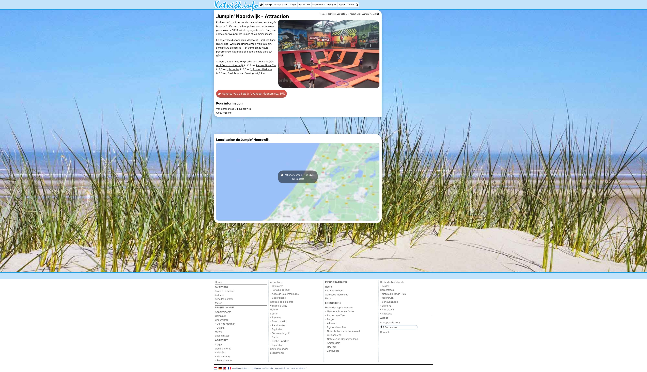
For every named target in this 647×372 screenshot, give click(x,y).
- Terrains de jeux (280, 289)
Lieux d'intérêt (223, 348)
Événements (318, 4)
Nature (274, 309)
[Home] (261, 4)
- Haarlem (330, 346)
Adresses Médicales (336, 294)
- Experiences (278, 297)
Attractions (276, 282)
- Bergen (330, 319)
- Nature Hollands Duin (393, 293)
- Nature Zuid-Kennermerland (341, 339)
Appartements (223, 311)
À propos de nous (390, 322)
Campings (220, 315)
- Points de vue (223, 360)
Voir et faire (304, 4)
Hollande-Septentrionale (338, 307)
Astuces (219, 295)
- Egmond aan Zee (335, 327)
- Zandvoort (332, 350)
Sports (274, 313)
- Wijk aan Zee (333, 334)
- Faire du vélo (278, 321)
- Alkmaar (330, 323)
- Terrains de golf (279, 333)
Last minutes (222, 335)
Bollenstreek (387, 289)
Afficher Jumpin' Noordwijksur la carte (299, 176)
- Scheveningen (389, 301)
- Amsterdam (332, 342)
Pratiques (331, 4)
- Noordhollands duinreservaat (342, 331)
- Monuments (222, 356)
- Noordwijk (387, 297)
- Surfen (274, 337)
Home (218, 282)
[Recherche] (357, 4)
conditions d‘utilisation (241, 368)
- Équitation (276, 329)
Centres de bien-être (281, 301)
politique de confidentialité (262, 368)
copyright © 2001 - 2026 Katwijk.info (290, 368)
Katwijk (268, 4)
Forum (328, 298)
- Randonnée (277, 325)
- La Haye (385, 305)
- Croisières (276, 286)
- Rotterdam (387, 309)
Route (328, 286)
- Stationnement (334, 290)
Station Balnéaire (224, 291)
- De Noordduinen (225, 323)
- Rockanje (386, 313)
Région (341, 4)
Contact (384, 332)
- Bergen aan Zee (335, 315)
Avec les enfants (224, 298)
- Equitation (276, 345)
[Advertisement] (407, 87)
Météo (350, 4)
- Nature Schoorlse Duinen (340, 311)
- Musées (220, 352)
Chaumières (221, 319)
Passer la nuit (281, 4)
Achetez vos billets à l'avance (253, 93)
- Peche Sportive (279, 341)
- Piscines (275, 317)
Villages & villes (278, 305)
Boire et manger (279, 348)
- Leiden (384, 286)
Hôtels (218, 331)
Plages (293, 4)
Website (227, 112)
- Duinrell (220, 327)
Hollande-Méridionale (392, 282)
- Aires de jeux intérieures (284, 293)
